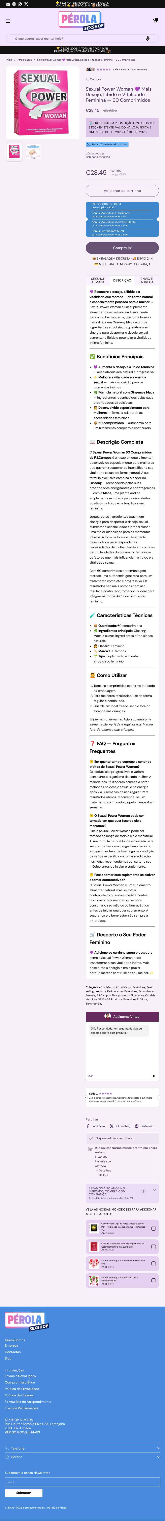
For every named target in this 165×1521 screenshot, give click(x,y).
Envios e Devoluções (20, 1376)
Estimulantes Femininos (122, 991)
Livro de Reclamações (21, 1408)
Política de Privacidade (22, 1389)
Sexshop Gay (94, 1003)
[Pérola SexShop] (82, 21)
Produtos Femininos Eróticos (129, 999)
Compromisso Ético (20, 1382)
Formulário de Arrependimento (28, 1402)
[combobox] (82, 38)
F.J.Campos (104, 995)
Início (9, 59)
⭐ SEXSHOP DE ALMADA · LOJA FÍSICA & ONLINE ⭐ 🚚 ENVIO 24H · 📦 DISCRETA (82, 4)
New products (121, 995)
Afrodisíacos (25, 59)
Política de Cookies (19, 1395)
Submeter (23, 1493)
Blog (8, 1358)
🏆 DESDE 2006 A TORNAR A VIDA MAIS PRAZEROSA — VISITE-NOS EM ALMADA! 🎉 (82, 50)
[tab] (103, 1172)
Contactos (13, 1352)
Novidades (137, 995)
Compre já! (122, 247)
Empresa (11, 1345)
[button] (155, 21)
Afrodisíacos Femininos (130, 987)
